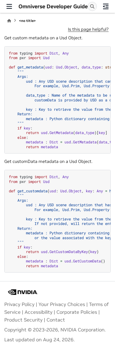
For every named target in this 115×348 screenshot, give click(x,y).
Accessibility (38, 312)
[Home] (9, 21)
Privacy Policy (19, 304)
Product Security (23, 320)
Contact (56, 320)
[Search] (92, 6)
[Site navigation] (9, 6)
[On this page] (106, 6)
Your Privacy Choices (62, 304)
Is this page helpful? (88, 29)
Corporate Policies (76, 312)
